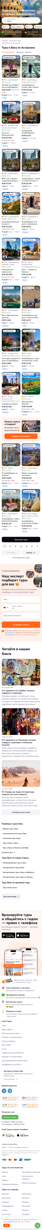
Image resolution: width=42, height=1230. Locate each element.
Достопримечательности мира (14, 1060)
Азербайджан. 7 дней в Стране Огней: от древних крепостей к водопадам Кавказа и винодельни (31, 180)
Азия (4, 1176)
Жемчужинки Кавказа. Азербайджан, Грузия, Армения (29, 403)
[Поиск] (26, 4)
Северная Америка (10, 1184)
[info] (39, 998)
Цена (28, 27)
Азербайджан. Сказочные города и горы (30, 522)
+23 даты (5, 326)
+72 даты (25, 232)
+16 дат (4, 235)
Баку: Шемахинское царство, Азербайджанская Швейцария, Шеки (10, 316)
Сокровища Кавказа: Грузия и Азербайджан (10, 223)
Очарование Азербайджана (28, 132)
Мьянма (25, 1210)
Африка (5, 1180)
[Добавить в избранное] (18, 57)
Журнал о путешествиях (12, 1056)
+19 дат (4, 369)
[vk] (4, 1091)
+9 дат (24, 369)
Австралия (6, 1198)
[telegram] (10, 1091)
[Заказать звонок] (38, 4)
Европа (5, 1172)
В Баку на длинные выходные (29, 474)
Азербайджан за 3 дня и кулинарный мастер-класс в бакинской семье (29, 223)
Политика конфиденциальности (19, 1147)
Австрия (5, 1202)
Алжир (5, 1210)
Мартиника (26, 1194)
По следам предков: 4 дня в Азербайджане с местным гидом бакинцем (11, 359)
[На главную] (12, 4)
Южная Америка (29, 1183)
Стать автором (9, 1079)
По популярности (8, 52)
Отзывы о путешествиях (12, 1037)
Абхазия (5, 1194)
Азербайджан (7, 1206)
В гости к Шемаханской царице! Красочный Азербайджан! (10, 134)
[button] (5, 607)
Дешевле (19, 52)
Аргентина (6, 1214)
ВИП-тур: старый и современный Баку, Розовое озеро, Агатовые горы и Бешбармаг (10, 180)
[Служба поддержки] (37, 1225)
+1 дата (24, 95)
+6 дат (24, 280)
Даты (4, 27)
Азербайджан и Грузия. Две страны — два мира (30, 86)
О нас (4, 1049)
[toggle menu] (3, 4)
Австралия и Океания (31, 1172)
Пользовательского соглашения (28, 630)
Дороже (28, 52)
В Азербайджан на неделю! (9, 474)
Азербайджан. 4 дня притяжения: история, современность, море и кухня (31, 359)
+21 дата (25, 189)
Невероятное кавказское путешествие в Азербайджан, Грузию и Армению (10, 271)
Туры (4, 1025)
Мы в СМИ (6, 1045)
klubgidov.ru (5, 1155)
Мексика (25, 1198)
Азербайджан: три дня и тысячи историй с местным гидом (31, 316)
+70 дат (24, 486)
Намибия (26, 1214)
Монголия (26, 1206)
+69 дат (5, 486)
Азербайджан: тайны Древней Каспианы (10, 520)
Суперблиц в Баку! (10, 404)
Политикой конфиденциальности (26, 635)
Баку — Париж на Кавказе (29, 271)
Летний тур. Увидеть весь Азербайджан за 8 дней (11, 86)
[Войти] (31, 4)
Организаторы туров (10, 1033)
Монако (25, 1202)
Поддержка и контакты (11, 1064)
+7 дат (4, 98)
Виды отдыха (16, 27)
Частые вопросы (8, 1041)
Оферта (4, 1147)
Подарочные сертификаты (13, 1053)
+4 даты (5, 146)
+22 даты (5, 189)
